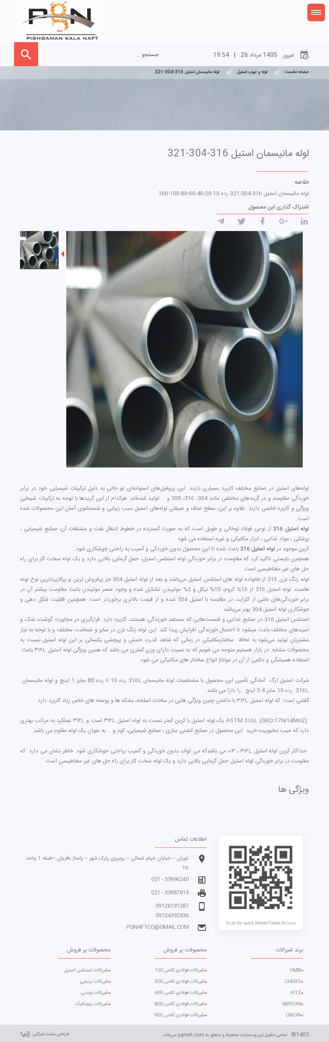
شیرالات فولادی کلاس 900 (179, 1015)
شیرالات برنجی (94, 981)
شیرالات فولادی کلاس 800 (179, 1004)
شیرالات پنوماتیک (91, 1004)
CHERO (292, 981)
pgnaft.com (191, 1035)
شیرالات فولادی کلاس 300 (179, 981)
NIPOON (291, 1004)
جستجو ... (146, 55)
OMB (295, 970)
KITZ (295, 993)
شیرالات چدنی (94, 993)
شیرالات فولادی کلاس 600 (179, 993)
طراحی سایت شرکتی (51, 1034)
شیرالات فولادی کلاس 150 (179, 970)
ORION (293, 1015)
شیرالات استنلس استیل (86, 970)
